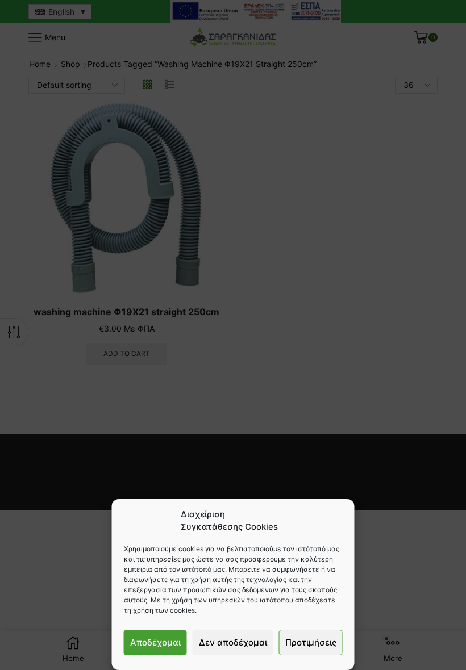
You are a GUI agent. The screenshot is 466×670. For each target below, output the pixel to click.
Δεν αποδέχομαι (233, 642)
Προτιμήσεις (310, 642)
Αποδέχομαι (155, 642)
